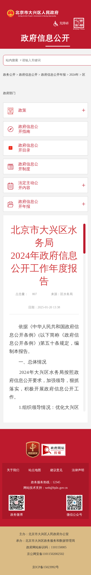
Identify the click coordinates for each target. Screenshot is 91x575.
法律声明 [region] (78, 470)
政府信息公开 (28, 74)
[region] (33, 450)
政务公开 (9, 74)
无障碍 (64, 23)
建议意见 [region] (56, 470)
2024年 (74, 74)
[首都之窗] (79, 24)
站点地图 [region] (34, 470)
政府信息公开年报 (53, 74)
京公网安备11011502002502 (45, 554)
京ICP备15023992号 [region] (45, 567)
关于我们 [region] (13, 470)
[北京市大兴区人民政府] (32, 16)
